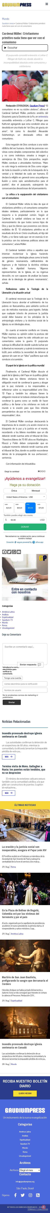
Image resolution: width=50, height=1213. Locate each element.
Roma (4, 625)
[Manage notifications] (44, 1207)
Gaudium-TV (7, 620)
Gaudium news (8, 23)
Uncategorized (8, 628)
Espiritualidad (7, 617)
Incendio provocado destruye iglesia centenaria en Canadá (22, 735)
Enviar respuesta (28, 664)
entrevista (43, 116)
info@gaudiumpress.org (25, 1181)
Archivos (14, 1170)
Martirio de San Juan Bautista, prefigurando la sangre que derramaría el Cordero (25, 981)
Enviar (12, 702)
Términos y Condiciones (37, 1209)
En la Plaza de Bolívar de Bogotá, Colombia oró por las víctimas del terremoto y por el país (20, 914)
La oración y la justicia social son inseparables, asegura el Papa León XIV (24, 848)
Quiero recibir (25, 1093)
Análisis (5, 614)
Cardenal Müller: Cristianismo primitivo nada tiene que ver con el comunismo (23, 38)
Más (7, 756)
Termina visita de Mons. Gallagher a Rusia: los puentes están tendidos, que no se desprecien (23, 769)
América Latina (8, 612)
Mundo (5, 19)
